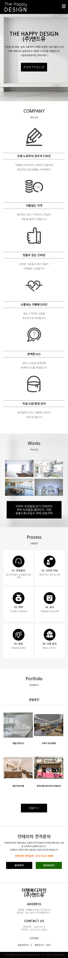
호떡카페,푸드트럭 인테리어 (49, 786)
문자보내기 (49, 865)
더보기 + (34, 808)
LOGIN (34, 938)
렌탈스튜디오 (18, 743)
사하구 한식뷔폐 (49, 743)
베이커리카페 (18, 786)
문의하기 (19, 865)
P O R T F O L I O (34, 67)
